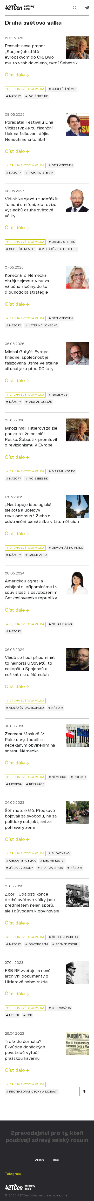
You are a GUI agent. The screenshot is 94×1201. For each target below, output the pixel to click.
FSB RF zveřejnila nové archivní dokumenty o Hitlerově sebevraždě (28, 976)
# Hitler (12, 1015)
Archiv (39, 1160)
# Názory (13, 96)
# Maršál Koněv (62, 471)
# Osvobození (36, 944)
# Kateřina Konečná (41, 325)
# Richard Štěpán (39, 172)
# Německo (57, 777)
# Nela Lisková (60, 624)
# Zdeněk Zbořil (65, 944)
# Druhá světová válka (25, 89)
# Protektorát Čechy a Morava (31, 1091)
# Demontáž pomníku (66, 548)
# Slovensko (59, 853)
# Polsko (78, 777)
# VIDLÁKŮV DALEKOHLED (58, 249)
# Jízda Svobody (19, 868)
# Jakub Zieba (36, 555)
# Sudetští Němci (62, 89)
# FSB (27, 1015)
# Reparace (35, 784)
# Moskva (14, 784)
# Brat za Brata (50, 868)
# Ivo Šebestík (36, 96)
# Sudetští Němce (20, 249)
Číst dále (15, 75)
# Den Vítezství (61, 165)
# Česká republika (21, 860)
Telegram (86, 7)
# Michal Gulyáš (38, 402)
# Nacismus (58, 394)
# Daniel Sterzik (62, 242)
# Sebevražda (60, 1008)
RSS (56, 1160)
